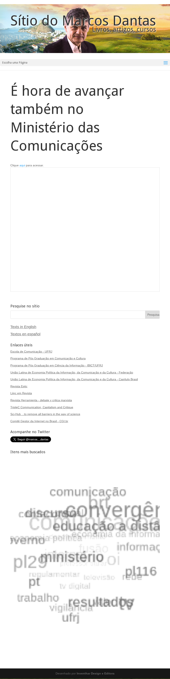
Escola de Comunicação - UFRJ (31, 351)
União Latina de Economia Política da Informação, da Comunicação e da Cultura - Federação (71, 372)
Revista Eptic (18, 386)
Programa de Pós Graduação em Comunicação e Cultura (48, 358)
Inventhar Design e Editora (95, 673)
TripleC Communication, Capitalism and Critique (41, 407)
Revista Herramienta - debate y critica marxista (41, 400)
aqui (22, 165)
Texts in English (23, 327)
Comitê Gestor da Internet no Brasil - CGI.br (39, 421)
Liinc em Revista (21, 393)
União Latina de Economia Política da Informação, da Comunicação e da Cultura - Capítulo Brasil (74, 379)
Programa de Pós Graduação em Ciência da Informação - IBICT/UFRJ (56, 365)
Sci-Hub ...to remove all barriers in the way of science (45, 414)
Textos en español (25, 334)
